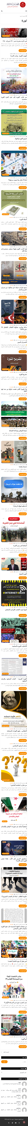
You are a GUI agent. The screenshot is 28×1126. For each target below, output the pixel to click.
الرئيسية (24, 16)
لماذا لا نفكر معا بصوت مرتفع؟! (17, 180)
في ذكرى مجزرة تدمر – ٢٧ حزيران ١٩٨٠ (15, 41)
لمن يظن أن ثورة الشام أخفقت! (17, 961)
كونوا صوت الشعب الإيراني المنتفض (16, 609)
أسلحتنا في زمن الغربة (20, 545)
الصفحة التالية (6, 1052)
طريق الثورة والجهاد (21, 138)
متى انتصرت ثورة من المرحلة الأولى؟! (15, 1002)
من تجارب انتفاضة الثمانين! (19, 785)
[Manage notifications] (24, 1122)
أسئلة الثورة (23, 219)
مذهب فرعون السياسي (20, 746)
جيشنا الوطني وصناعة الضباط (18, 430)
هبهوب (19, 1082)
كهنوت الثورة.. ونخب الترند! (18, 56)
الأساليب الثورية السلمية (19, 646)
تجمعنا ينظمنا (23, 467)
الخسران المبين (22, 342)
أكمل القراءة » (23, 50)
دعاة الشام (24, 39)
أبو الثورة (24, 1039)
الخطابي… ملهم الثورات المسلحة (17, 731)
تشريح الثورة (23, 374)
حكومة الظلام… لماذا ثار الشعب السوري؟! (14, 896)
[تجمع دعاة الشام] (16, 5)
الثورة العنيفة (23, 574)
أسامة (19, 1088)
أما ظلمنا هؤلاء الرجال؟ (20, 506)
